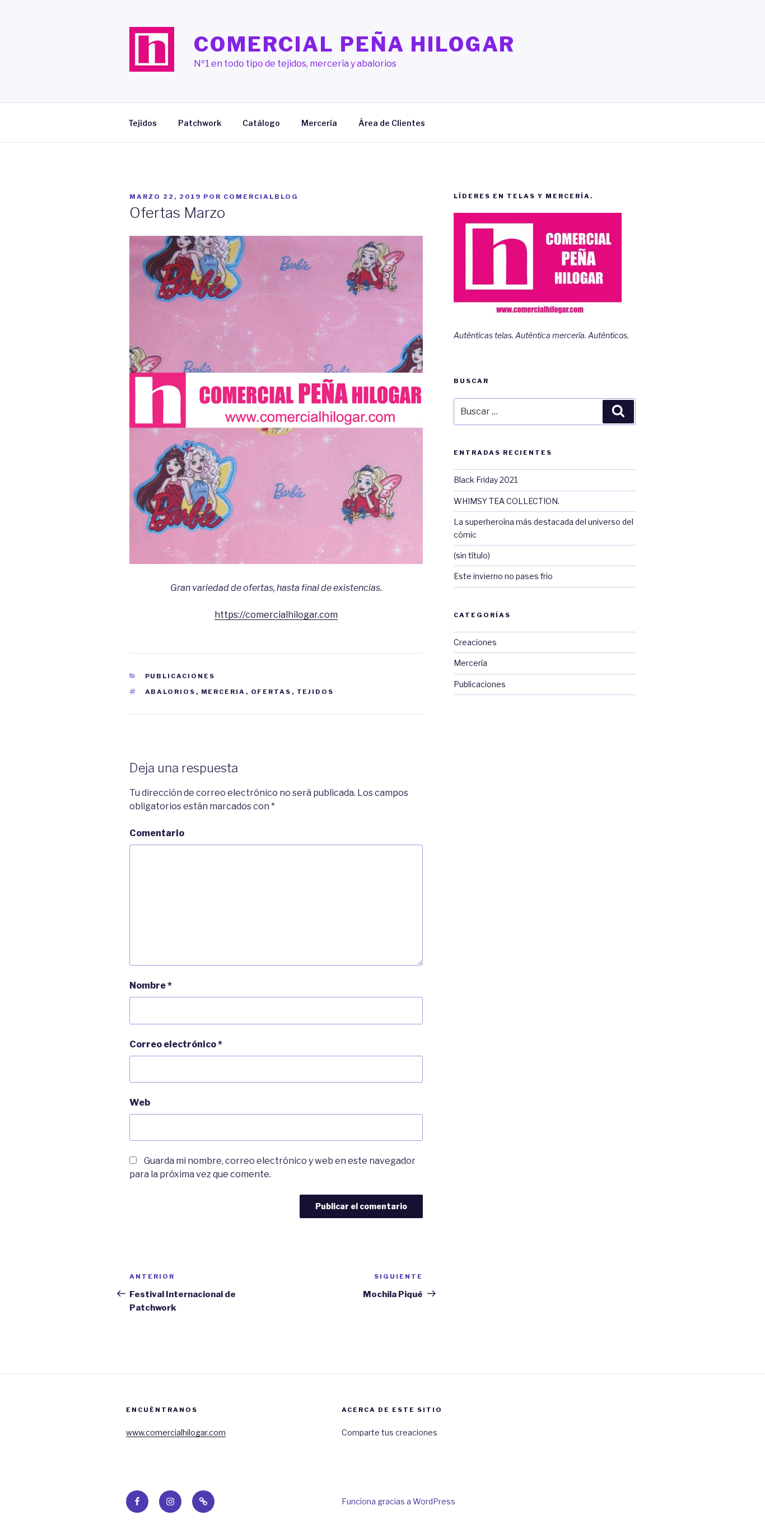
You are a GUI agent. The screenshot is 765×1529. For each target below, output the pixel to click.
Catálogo (261, 123)
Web (139, 1102)
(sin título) (472, 555)
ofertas (271, 692)
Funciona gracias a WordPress (398, 1501)
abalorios (170, 692)
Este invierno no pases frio (503, 576)
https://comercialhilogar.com (276, 614)
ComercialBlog (260, 197)
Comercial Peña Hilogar (354, 44)
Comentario (156, 833)
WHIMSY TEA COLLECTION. (506, 501)
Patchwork (199, 123)
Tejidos (142, 123)
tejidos (315, 692)
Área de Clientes (391, 123)
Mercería (319, 123)
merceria (223, 692)
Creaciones (475, 642)
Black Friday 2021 (485, 479)
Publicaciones (180, 676)
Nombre (150, 985)
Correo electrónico (175, 1044)
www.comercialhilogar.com (176, 1432)
